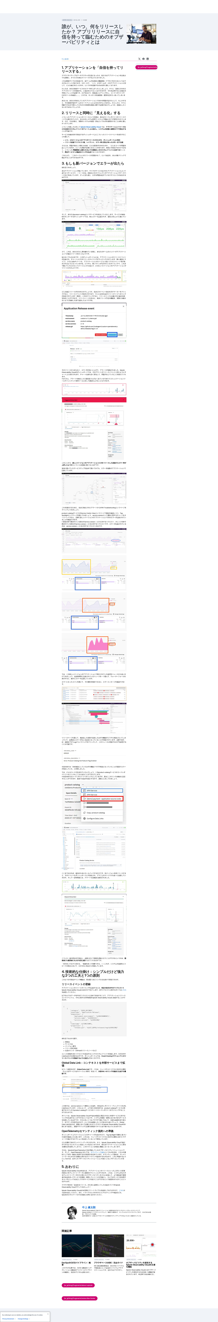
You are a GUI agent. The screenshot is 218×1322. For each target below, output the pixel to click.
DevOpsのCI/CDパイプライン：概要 (76, 1264)
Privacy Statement (8, 1319)
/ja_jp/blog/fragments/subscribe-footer (79, 1298)
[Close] (48, 1314)
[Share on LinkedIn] (148, 59)
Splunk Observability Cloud (90, 127)
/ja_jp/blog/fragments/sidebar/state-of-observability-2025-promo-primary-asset (148, 67)
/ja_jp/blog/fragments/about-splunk (78, 1285)
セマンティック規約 (97, 1152)
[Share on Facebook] (143, 59)
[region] (25, 1317)
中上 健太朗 (65, 59)
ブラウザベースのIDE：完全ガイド (108, 1263)
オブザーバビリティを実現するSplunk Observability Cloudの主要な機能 (140, 1265)
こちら (124, 990)
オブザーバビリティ (67, 20)
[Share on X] (139, 59)
